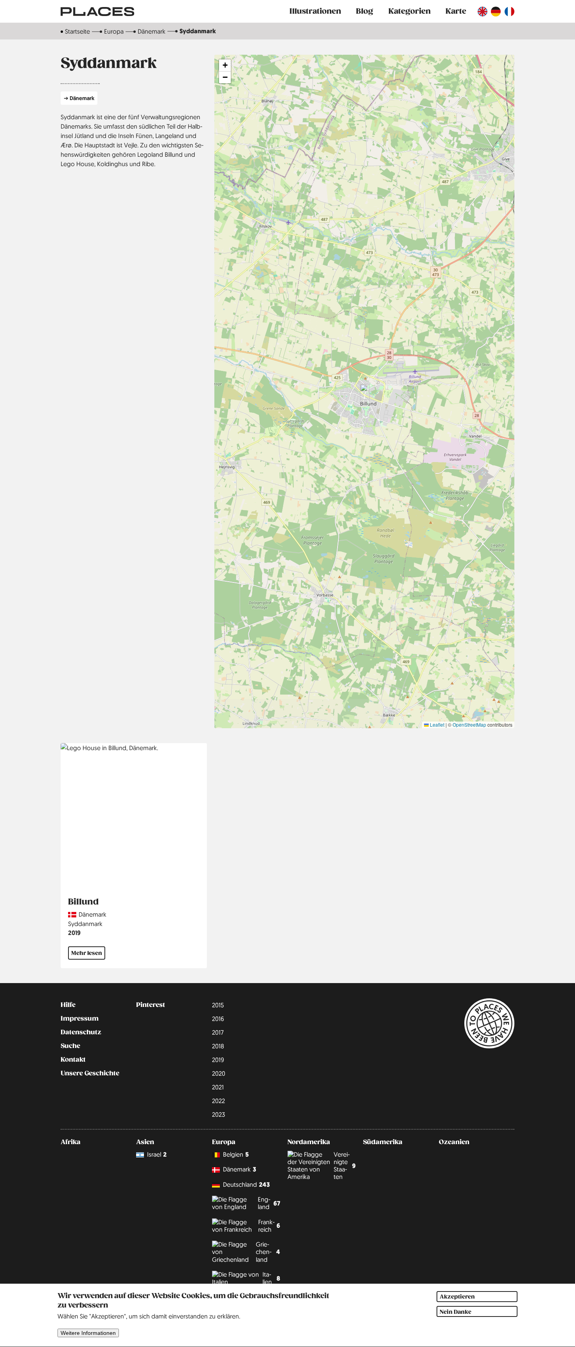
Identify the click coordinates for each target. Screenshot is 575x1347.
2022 (218, 1101)
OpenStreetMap (469, 724)
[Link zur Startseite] (97, 11)
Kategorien (409, 11)
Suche (70, 1046)
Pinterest (150, 1005)
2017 (218, 1032)
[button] (365, 391)
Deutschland (246, 1184)
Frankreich (269, 1225)
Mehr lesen (86, 953)
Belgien (236, 1154)
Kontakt (73, 1060)
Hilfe (68, 1005)
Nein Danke (455, 1311)
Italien (271, 1278)
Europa (114, 31)
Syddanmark (85, 924)
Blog (364, 11)
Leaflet (436, 724)
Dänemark (151, 31)
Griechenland (268, 1251)
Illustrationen (315, 11)
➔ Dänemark (79, 98)
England (269, 1203)
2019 (74, 933)
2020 (218, 1073)
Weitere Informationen (88, 1333)
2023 (218, 1114)
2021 (218, 1087)
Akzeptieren (457, 1296)
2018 (218, 1046)
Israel (157, 1154)
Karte (456, 11)
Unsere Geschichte (90, 1073)
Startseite (77, 31)
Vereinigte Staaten (345, 1165)
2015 (218, 1005)
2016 (218, 1019)
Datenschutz (81, 1032)
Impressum (80, 1019)
